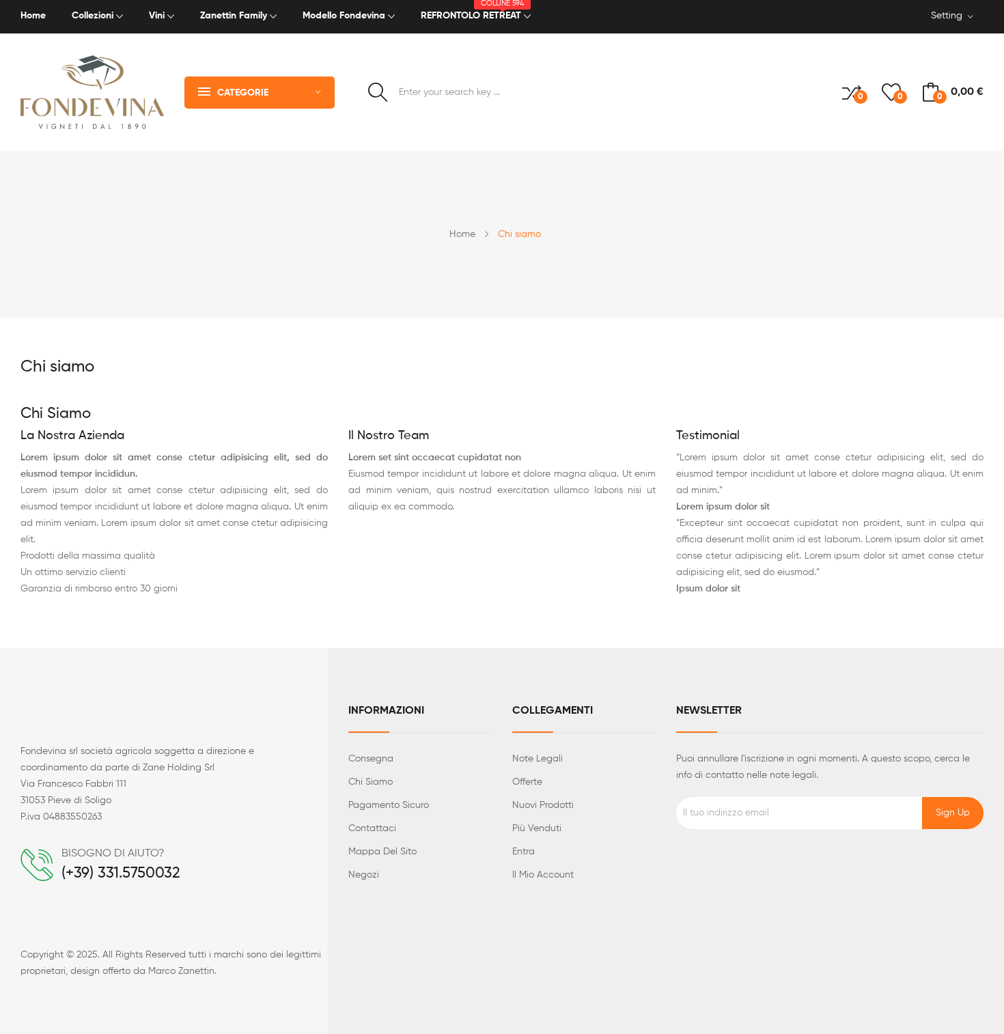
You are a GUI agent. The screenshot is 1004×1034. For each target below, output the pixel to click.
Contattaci (372, 828)
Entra (523, 851)
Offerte (527, 782)
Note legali (537, 759)
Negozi (363, 875)
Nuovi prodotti (543, 805)
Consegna (370, 759)
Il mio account (543, 875)
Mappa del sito (382, 851)
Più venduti (536, 828)
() (899, 97)
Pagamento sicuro (388, 805)
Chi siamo (370, 782)
